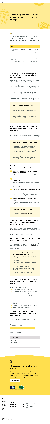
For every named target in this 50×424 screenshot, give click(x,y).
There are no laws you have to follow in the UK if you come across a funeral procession (24, 62)
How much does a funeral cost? (16, 340)
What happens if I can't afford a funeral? (18, 344)
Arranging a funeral (18, 11)
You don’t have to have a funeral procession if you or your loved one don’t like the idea (25, 65)
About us (32, 2)
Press (3, 408)
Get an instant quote (15, 380)
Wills (9, 2)
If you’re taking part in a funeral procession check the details (22, 56)
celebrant (36, 227)
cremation (12, 86)
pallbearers (12, 229)
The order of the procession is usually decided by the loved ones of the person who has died (25, 59)
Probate (13, 2)
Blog (3, 402)
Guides (36, 2)
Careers (3, 404)
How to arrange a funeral (15, 342)
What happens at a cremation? (16, 345)
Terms (3, 417)
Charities (4, 405)
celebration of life (32, 245)
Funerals (18, 2)
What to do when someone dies (5, 412)
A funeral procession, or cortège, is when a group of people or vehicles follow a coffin (25, 50)
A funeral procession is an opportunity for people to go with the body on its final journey (24, 53)
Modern (7, 419)
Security (4, 409)
